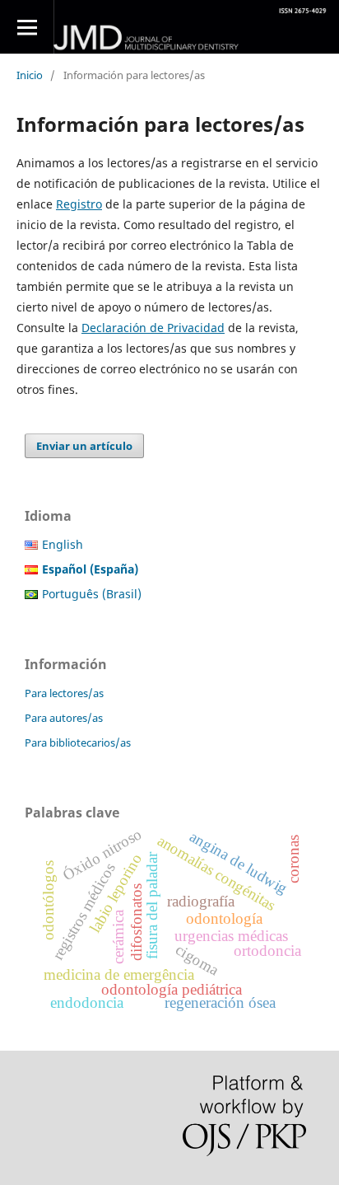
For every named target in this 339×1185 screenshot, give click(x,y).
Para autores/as (64, 717)
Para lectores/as (64, 693)
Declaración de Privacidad (153, 327)
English (62, 544)
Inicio (29, 75)
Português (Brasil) (92, 594)
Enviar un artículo (84, 445)
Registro (79, 204)
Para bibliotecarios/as (78, 742)
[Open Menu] (26, 27)
